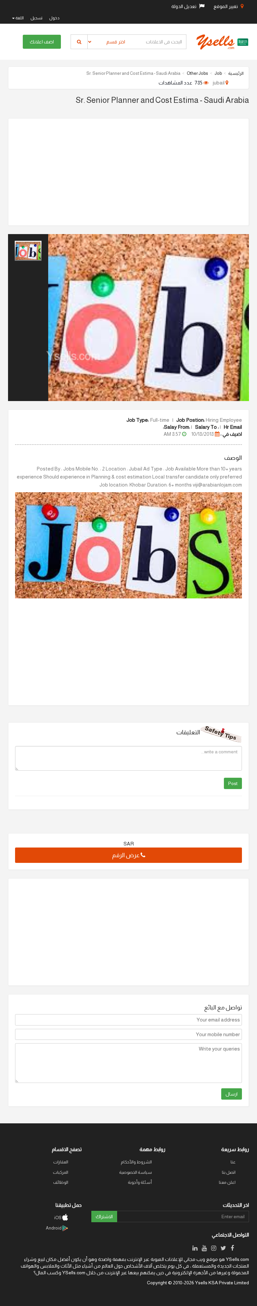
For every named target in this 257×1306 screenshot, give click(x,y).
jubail (219, 82)
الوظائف (60, 1182)
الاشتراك (104, 1216)
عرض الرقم (126, 855)
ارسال (232, 1094)
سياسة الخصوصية (135, 1172)
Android (54, 1228)
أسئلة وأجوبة (140, 1182)
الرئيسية (236, 73)
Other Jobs (197, 73)
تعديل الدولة (184, 6)
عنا (233, 1161)
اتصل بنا (229, 1172)
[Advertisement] (128, 172)
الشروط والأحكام (136, 1161)
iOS (58, 1217)
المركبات (60, 1172)
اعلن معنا (227, 1182)
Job (218, 73)
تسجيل (36, 18)
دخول (54, 18)
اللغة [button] (19, 18)
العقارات (60, 1161)
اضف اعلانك (42, 41)
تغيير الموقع (226, 6)
